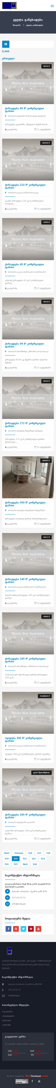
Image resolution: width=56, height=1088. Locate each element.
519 (7, 858)
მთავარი (17, 25)
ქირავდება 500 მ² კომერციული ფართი (25, 504)
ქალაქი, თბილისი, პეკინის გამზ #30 (25, 984)
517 (39, 853)
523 (43, 858)
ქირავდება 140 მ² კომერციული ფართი (25, 580)
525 (16, 864)
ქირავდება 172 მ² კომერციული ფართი (25, 424)
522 (34, 858)
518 (48, 853)
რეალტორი (7, 1012)
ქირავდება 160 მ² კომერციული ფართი (25, 816)
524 (7, 864)
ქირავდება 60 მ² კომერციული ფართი (24, 110)
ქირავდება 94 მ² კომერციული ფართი (24, 345)
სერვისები (6, 1020)
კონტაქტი (6, 1025)
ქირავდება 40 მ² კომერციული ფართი (24, 266)
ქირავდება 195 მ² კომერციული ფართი (25, 660)
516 (30, 853)
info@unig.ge (19, 904)
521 (25, 858)
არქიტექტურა (8, 1016)
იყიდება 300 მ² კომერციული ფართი (23, 739)
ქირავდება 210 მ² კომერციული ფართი (25, 186)
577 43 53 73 (18, 897)
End (35, 864)
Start (6, 853)
